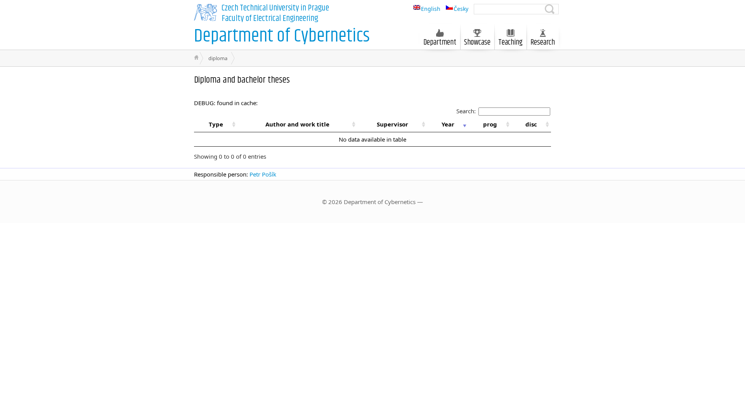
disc (531, 124)
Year (448, 124)
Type (216, 124)
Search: (466, 111)
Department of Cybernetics (282, 36)
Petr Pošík (262, 174)
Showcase (477, 42)
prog (490, 124)
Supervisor (392, 124)
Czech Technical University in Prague (275, 8)
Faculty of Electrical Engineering (270, 18)
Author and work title (297, 124)
